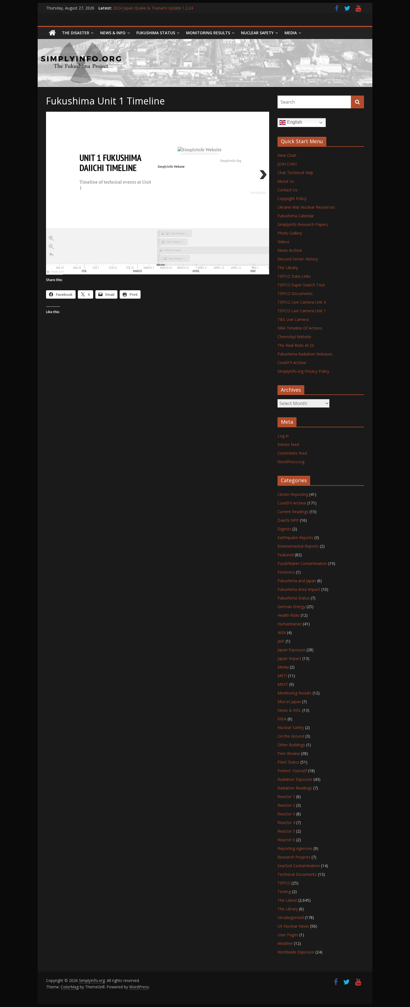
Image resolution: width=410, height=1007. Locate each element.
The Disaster (75, 32)
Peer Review (289, 753)
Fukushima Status (155, 32)
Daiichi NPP (288, 520)
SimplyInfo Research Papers (303, 224)
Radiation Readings (295, 788)
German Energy (291, 606)
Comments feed (292, 453)
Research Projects (294, 857)
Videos (284, 241)
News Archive (290, 250)
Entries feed (288, 444)
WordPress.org (291, 461)
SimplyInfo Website (171, 167)
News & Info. (289, 710)
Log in (283, 435)
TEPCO (284, 883)
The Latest (287, 900)
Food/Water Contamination (302, 563)
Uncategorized (291, 917)
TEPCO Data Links (294, 276)
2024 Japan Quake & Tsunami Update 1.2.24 (153, 8)
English (294, 122)
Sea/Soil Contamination (299, 865)
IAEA (282, 632)
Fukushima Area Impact (299, 589)
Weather (285, 943)
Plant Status (288, 762)
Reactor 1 (286, 796)
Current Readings (293, 511)
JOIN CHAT (287, 164)
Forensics (286, 572)
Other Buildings (291, 744)
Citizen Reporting (293, 494)
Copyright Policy (292, 198)
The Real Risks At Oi (296, 345)
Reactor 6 (286, 839)
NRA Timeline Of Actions (300, 328)
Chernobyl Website (294, 336)
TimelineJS (57, 272)
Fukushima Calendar (296, 215)
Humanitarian (290, 623)
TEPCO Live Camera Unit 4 (302, 302)
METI (282, 675)
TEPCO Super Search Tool (301, 284)
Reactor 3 (286, 813)
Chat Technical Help (295, 172)
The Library (288, 267)
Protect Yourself (292, 770)
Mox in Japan (289, 701)
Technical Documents (297, 874)
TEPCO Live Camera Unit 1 (302, 310)
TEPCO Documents (295, 293)
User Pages (288, 934)
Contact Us (288, 189)
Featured (286, 554)
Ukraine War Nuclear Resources (306, 207)
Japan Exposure (291, 649)
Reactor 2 (286, 805)
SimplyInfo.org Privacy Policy (303, 371)
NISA (282, 718)
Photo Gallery (290, 233)
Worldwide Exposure (296, 952)
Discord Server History (298, 259)
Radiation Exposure (295, 779)
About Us (286, 181)
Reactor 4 (286, 822)
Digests (284, 528)
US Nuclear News (293, 926)
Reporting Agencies (295, 848)
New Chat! (287, 155)
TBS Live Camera (293, 319)
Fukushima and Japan (297, 580)
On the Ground (291, 736)
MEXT (283, 684)
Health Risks (289, 615)
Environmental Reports (298, 546)
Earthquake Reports (295, 537)
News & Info (113, 32)
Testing (284, 891)
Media (283, 667)
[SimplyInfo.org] (52, 33)
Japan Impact (289, 658)
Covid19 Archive (292, 362)
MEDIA (290, 32)
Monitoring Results (208, 32)
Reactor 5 (286, 831)
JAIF (281, 641)
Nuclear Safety (257, 32)
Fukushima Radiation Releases (305, 354)
